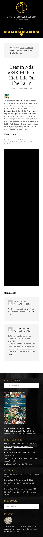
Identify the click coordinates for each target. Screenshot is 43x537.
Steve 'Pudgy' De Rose (12, 458)
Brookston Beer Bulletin (21, 16)
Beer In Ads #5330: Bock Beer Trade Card (19, 474)
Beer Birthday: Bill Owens (23, 464)
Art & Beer (17, 139)
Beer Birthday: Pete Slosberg (14, 489)
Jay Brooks (8, 464)
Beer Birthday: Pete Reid (12, 480)
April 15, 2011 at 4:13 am (23, 304)
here (17, 532)
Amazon (7, 434)
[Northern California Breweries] (15, 423)
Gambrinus (8, 447)
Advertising (18, 141)
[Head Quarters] (8, 524)
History (26, 141)
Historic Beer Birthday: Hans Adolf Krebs (18, 492)
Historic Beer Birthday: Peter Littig (16, 483)
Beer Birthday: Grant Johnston (26, 444)
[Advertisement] (21, 217)
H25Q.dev (33, 526)
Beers (24, 139)
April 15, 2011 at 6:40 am (23, 331)
